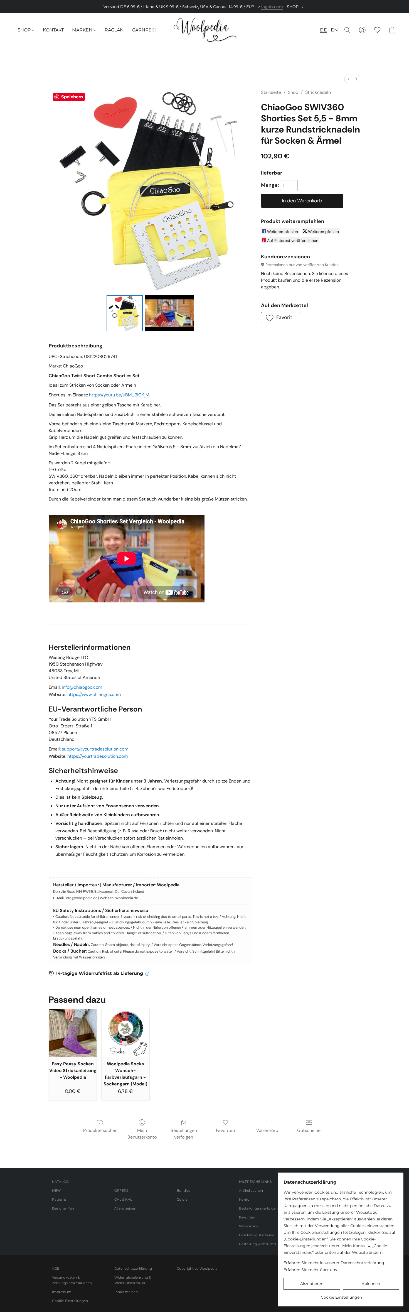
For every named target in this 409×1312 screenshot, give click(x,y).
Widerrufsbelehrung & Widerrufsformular (132, 1280)
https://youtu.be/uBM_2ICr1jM (119, 395)
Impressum (62, 1292)
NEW (56, 1190)
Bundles (183, 1190)
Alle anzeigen (125, 1208)
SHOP (25, 30)
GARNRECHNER (150, 30)
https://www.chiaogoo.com (94, 694)
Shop (293, 92)
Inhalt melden (126, 1292)
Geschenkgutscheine (256, 1235)
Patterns (59, 1199)
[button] (204, 30)
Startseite (271, 92)
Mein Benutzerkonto (142, 1133)
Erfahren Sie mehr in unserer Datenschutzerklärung (334, 1262)
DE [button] (323, 30)
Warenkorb (267, 1130)
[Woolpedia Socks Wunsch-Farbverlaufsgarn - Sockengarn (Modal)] (125, 1033)
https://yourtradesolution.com (97, 756)
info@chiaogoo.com (82, 687)
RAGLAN (114, 30)
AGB (56, 1268)
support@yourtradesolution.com (95, 749)
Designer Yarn (63, 1208)
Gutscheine (309, 1130)
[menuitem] (348, 79)
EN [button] (334, 30)
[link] (296, 6)
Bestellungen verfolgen (184, 1133)
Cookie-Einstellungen (70, 1301)
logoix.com (272, 6)
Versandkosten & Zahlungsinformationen (72, 1280)
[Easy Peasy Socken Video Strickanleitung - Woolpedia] (73, 1033)
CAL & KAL (123, 1199)
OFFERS (121, 1190)
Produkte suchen (100, 1130)
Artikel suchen (251, 1190)
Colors (182, 1199)
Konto (244, 1199)
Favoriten (225, 1130)
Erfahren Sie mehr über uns (310, 1269)
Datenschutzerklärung (133, 1268)
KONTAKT (53, 30)
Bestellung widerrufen (257, 1244)
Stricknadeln (318, 92)
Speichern (72, 96)
